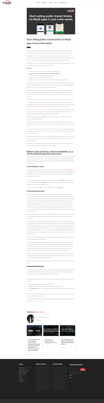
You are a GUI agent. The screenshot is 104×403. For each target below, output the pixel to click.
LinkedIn (42, 320)
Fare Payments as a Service (24, 367)
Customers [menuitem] (44, 2)
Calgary (61, 187)
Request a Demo (22, 381)
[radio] (77, 375)
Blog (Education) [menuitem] (63, 2)
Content (20, 377)
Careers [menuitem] (56, 2)
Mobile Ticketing (22, 373)
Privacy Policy (72, 371)
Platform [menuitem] (38, 2)
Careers (20, 378)
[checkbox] (77, 376)
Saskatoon (44, 182)
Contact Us (21, 379)
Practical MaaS (47, 99)
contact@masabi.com (37, 301)
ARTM (62, 180)
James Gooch (39, 37)
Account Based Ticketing (24, 370)
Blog (20, 375)
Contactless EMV (22, 374)
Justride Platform (22, 369)
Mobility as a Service (23, 371)
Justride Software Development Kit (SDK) (41, 109)
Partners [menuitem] (50, 2)
